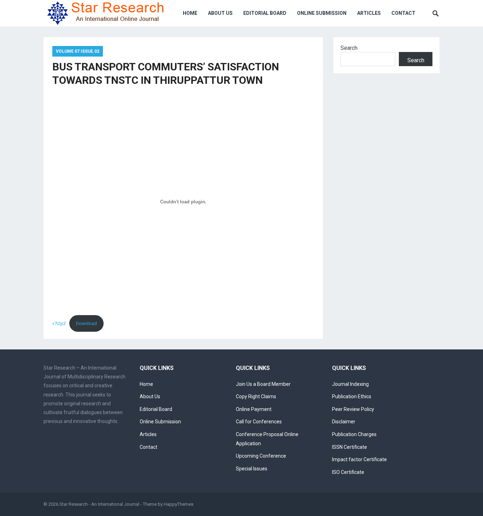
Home (190, 13)
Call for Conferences (259, 421)
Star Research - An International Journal (99, 504)
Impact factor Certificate (359, 459)
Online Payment (254, 409)
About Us (220, 13)
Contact (403, 13)
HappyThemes (178, 504)
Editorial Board (264, 13)
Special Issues (251, 468)
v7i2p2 (59, 323)
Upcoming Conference (261, 456)
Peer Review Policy (353, 409)
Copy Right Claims (256, 396)
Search (349, 48)
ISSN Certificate (349, 447)
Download (86, 323)
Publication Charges (354, 434)
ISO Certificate (348, 472)
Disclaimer (343, 421)
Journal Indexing (350, 384)
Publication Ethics (351, 396)
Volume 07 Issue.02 (77, 51)
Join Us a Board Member (263, 384)
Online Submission (322, 13)
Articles (369, 13)
